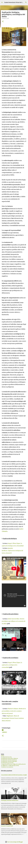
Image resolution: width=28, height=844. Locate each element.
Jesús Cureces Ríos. (14, 619)
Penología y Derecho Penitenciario (9, 800)
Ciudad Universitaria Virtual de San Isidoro (16, 2)
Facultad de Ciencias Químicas (9, 760)
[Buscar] (26, 2)
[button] (3, 21)
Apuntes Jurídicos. (12, 550)
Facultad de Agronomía (7, 762)
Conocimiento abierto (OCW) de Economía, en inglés (14, 775)
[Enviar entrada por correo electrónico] (3, 730)
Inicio (2, 755)
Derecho (4, 732)
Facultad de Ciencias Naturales (9, 761)
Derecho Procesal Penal (7, 826)
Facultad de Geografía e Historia (9, 758)
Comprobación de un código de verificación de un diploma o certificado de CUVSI (13, 764)
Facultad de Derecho (6, 757)
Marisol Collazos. (14, 711)
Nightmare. (13, 718)
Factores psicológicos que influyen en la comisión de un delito (13, 621)
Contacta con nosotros (7, 767)
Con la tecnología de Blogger (15, 842)
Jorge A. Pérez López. (12, 665)
